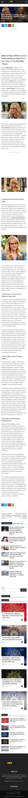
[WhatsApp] (12, 25)
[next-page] (5, 580)
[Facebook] (2, 25)
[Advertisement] (14, 40)
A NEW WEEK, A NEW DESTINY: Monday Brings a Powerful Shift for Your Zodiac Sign (11, 659)
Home (2, 5)
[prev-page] (2, 580)
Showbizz (6, 5)
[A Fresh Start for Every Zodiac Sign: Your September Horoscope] (14, 634)
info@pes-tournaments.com (17, 781)
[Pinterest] (9, 25)
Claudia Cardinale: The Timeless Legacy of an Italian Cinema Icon (17, 547)
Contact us (19, 793)
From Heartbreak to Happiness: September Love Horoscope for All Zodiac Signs (12, 615)
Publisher (4, 20)
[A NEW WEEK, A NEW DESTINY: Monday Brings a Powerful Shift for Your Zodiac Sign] (5, 734)
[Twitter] (6, 25)
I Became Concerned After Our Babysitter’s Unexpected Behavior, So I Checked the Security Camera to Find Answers (17, 565)
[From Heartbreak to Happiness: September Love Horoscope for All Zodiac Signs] (5, 720)
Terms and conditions (11, 793)
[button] (2, 2)
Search (3, 587)
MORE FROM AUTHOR (18, 523)
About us (12, 792)
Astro (3, 619)
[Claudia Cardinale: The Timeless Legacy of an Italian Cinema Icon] (5, 547)
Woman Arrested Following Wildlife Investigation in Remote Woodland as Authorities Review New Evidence (16, 530)
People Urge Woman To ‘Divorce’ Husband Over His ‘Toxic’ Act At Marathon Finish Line (7, 516)
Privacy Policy (17, 792)
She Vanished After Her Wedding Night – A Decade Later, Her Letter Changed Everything (20, 516)
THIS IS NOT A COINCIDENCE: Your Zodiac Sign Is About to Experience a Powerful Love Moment (12, 704)
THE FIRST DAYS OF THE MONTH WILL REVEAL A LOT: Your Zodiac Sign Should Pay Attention (11, 681)
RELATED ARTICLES (6, 523)
